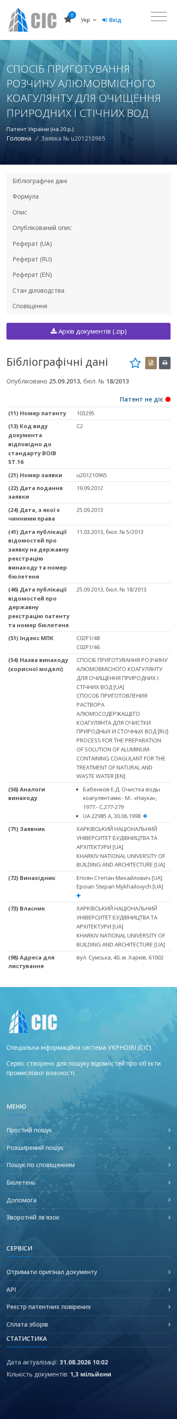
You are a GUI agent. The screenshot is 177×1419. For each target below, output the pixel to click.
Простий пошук (29, 1130)
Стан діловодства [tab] (38, 290)
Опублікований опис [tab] (42, 228)
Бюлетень (21, 1182)
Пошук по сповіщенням (40, 1165)
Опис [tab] (19, 212)
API (11, 1289)
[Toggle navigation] (158, 16)
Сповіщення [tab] (29, 306)
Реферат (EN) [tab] (32, 274)
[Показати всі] (145, 816)
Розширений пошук (35, 1147)
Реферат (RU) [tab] (32, 259)
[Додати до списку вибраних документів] (135, 363)
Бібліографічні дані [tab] (39, 181)
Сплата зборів (27, 1324)
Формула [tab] (25, 196)
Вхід (115, 20)
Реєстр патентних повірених (48, 1307)
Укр (86, 20)
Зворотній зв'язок (32, 1217)
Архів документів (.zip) (92, 331)
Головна (18, 138)
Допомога (21, 1200)
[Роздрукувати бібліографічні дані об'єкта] (165, 363)
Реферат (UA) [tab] (32, 243)
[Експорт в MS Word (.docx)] (151, 363)
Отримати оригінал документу (51, 1272)
